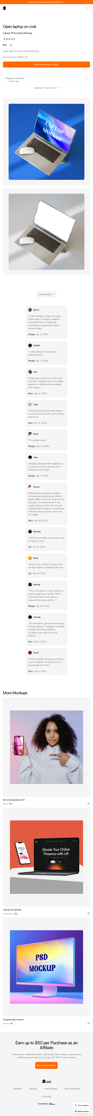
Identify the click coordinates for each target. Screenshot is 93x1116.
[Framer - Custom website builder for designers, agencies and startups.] (82, 1111)
